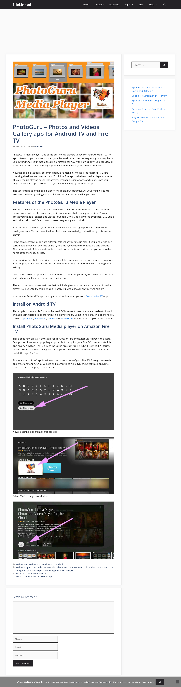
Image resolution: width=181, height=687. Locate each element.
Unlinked (53, 318)
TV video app (49, 570)
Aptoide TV (67, 318)
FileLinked (22, 4)
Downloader (46, 564)
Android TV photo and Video (29, 567)
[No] (177, 681)
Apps (127, 4)
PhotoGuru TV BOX (100, 567)
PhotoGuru (62, 567)
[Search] (164, 65)
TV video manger (65, 570)
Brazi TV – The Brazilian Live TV (31, 573)
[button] (164, 4)
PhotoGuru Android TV (79, 567)
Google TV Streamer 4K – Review (149, 95)
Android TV (34, 564)
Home (85, 4)
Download (114, 4)
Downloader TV (94, 296)
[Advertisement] (90, 30)
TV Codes (99, 4)
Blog (141, 4)
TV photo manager (33, 570)
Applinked (27, 318)
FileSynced (40, 318)
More (151, 4)
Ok (160, 681)
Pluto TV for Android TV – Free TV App (34, 576)
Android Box (22, 564)
